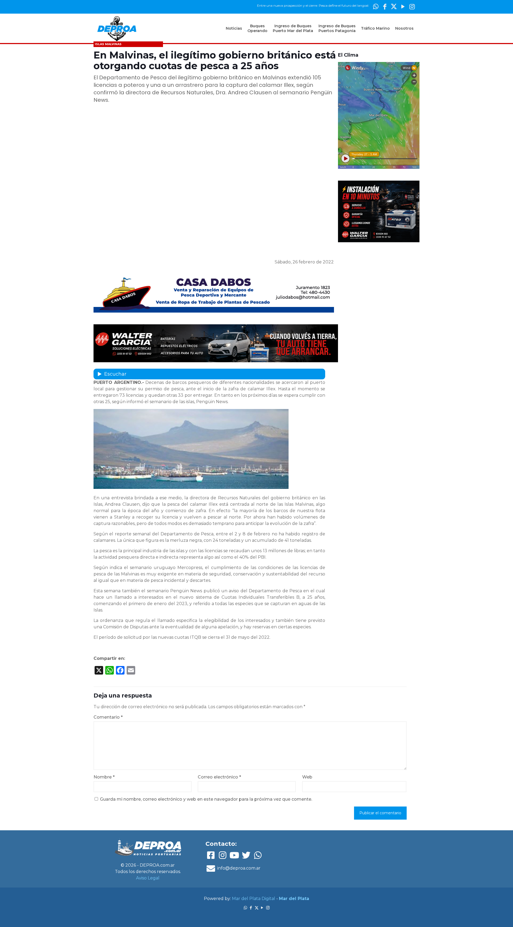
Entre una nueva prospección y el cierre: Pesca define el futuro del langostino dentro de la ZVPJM (307, 5)
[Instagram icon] (412, 6)
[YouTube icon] (403, 6)
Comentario (108, 717)
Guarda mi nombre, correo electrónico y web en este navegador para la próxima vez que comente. (206, 799)
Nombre (104, 777)
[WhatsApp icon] (375, 6)
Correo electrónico (219, 777)
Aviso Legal (148, 878)
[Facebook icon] (385, 6)
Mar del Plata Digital (253, 898)
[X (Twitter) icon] (394, 6)
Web (307, 777)
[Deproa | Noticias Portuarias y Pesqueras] (117, 28)
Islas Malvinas (108, 44)
